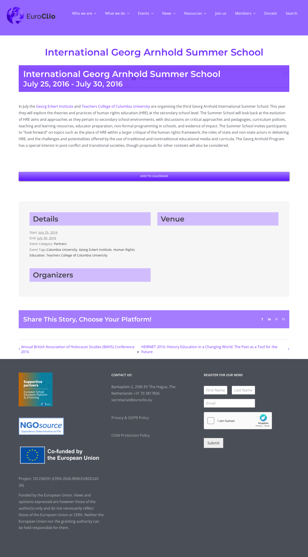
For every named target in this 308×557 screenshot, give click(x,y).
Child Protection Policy (130, 435)
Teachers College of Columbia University (116, 106)
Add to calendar (154, 176)
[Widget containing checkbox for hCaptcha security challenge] (238, 420)
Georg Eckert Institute (54, 106)
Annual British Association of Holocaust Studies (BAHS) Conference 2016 (77, 349)
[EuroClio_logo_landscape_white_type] (31, 7)
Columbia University (62, 249)
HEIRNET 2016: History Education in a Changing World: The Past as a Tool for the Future (209, 349)
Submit (213, 442)
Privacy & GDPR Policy (130, 417)
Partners (60, 244)
